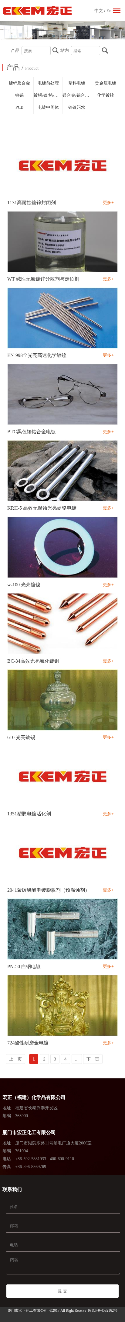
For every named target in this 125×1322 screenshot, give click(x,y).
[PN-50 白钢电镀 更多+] (62, 929)
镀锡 (19, 95)
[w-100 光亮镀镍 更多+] (62, 547)
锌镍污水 (76, 107)
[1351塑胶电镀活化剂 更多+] (62, 777)
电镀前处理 (48, 83)
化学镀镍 (105, 95)
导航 (116, 10)
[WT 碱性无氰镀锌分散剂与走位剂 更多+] (62, 242)
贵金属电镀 (105, 83)
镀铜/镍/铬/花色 (48, 95)
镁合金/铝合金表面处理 (76, 95)
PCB (19, 107)
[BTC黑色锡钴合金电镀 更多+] (62, 395)
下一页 (92, 1059)
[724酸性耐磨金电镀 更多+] (62, 1006)
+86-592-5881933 (30, 1159)
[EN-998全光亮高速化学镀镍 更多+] (62, 318)
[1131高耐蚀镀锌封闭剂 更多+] (62, 166)
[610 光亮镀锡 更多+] (62, 700)
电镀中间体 (48, 107)
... (77, 1059)
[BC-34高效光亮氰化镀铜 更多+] (62, 624)
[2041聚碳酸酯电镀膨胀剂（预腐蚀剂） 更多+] (62, 853)
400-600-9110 (62, 1159)
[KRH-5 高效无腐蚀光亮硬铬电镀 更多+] (62, 471)
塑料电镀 (76, 83)
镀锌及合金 (19, 83)
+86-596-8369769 (30, 1166)
